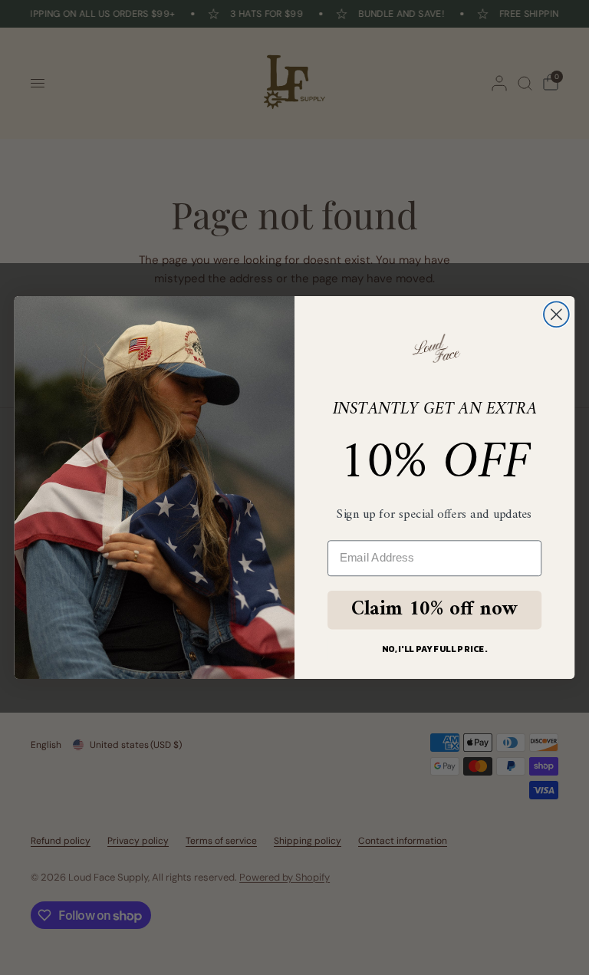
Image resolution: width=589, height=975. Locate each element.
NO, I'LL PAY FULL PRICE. (435, 648)
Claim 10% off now (434, 609)
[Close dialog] (556, 314)
